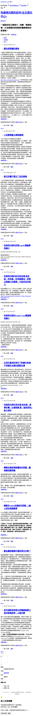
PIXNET (7, 692)
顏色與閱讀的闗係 (11, 49)
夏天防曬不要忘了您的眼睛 (15, 176)
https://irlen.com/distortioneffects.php (10, 80)
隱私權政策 (28, 692)
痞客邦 (17, 122)
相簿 (5, 38)
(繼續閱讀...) (4, 119)
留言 (21, 122)
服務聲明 (17, 694)
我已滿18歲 (4, 713)
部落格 (6, 39)
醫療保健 (13, 34)
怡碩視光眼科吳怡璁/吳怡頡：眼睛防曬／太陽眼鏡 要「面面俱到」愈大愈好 (18, 407)
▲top (2, 128)
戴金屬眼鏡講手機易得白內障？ (17, 551)
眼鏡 (12, 125)
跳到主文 (3, 21)
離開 (9, 713)
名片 (5, 41)
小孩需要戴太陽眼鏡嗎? (14, 135)
